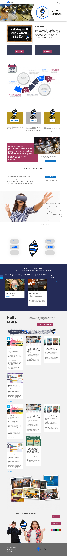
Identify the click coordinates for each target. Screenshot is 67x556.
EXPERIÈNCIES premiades (50, 241)
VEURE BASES (47, 51)
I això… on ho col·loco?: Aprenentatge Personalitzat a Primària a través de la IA (14, 386)
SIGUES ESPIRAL (56, 523)
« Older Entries (9, 401)
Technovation (43, 2)
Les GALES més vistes (15, 252)
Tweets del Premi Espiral (54, 281)
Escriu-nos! (56, 516)
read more (8, 296)
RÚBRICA (33, 120)
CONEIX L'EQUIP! (50, 161)
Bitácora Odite (11, 457)
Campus (48, 2)
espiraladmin (9, 295)
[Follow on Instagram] (52, 530)
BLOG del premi (15, 241)
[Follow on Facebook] (54, 530)
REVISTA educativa (15, 247)
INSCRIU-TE (19, 51)
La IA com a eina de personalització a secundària (51, 349)
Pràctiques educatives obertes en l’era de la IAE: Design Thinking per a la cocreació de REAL (33, 350)
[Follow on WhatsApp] (58, 530)
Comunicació (10, 418)
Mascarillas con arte (10, 293)
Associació (22, 2)
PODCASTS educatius (50, 252)
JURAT (52, 120)
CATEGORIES (14, 120)
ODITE (38, 2)
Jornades (27, 2)
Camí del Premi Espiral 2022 (35, 293)
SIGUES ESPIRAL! (50, 177)
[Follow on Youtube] (60, 530)
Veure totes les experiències (45, 324)
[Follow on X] (56, 530)
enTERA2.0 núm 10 (12, 348)
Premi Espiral (33, 2)
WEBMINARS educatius (50, 247)
